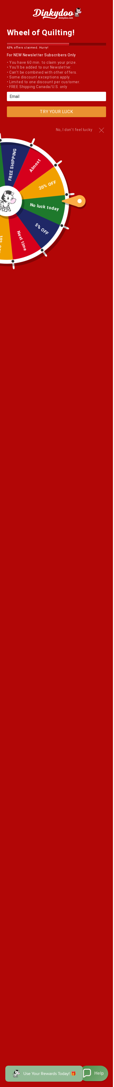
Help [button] (99, 1073)
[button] (93, 1073)
